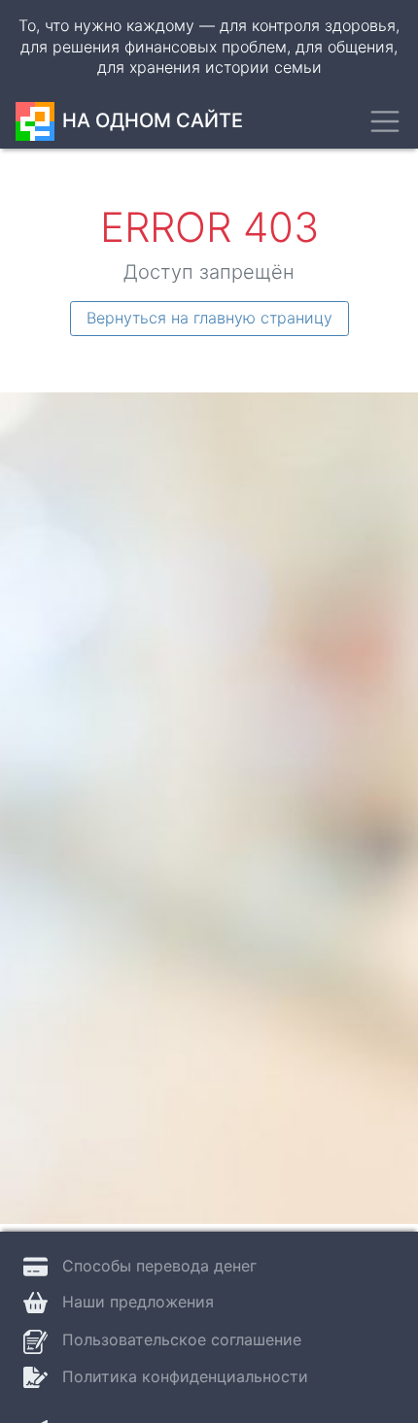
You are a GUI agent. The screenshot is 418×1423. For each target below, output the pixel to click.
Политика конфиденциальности (185, 1376)
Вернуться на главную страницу (209, 317)
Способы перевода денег (159, 1265)
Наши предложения (138, 1301)
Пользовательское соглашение (181, 1339)
